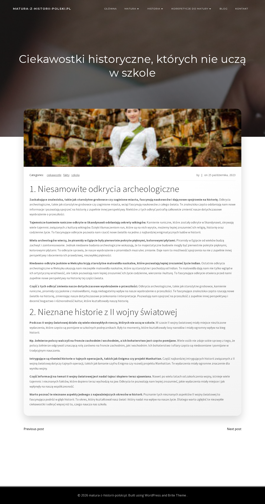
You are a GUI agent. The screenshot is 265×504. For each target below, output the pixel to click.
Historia (153, 8)
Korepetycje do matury (189, 8)
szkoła (75, 175)
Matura (130, 8)
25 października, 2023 (222, 175)
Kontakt (241, 8)
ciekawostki (54, 175)
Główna (110, 8)
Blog (224, 8)
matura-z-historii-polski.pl (42, 8)
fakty (66, 175)
